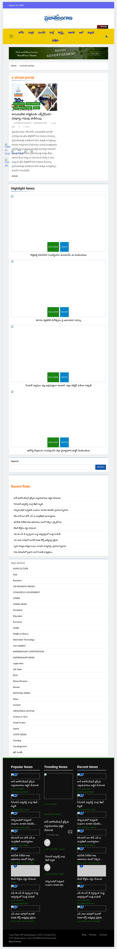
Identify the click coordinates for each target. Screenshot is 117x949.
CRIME (80, 845)
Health (64, 247)
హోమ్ (21, 32)
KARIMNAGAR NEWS (22, 108)
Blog (84, 935)
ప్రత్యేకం (55, 40)
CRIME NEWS (89, 845)
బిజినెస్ (71, 32)
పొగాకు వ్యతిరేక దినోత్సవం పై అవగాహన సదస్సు (58, 320)
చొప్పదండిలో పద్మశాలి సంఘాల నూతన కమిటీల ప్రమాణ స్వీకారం (41, 510)
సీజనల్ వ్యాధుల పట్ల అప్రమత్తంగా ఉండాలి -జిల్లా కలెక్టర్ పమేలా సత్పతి (58, 385)
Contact (103, 935)
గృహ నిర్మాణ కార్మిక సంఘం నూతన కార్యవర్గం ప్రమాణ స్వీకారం (40, 546)
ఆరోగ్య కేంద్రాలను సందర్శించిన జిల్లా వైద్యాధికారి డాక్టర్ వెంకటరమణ (58, 450)
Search (15, 462)
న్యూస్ (31, 32)
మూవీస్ (41, 32)
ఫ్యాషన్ (91, 32)
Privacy (92, 935)
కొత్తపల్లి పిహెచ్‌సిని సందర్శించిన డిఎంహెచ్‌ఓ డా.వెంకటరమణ (58, 255)
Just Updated (33, 104)
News (36, 108)
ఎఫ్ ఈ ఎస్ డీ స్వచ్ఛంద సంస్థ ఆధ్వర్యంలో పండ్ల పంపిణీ (37, 534)
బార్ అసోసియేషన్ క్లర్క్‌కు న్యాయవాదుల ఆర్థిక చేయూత (37, 498)
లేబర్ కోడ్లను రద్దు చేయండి (89, 879)
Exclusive (53, 247)
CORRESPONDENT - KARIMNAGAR (30, 123)
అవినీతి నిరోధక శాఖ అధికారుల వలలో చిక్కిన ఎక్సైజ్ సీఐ (37, 522)
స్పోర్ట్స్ (61, 32)
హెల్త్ (52, 32)
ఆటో (81, 32)
